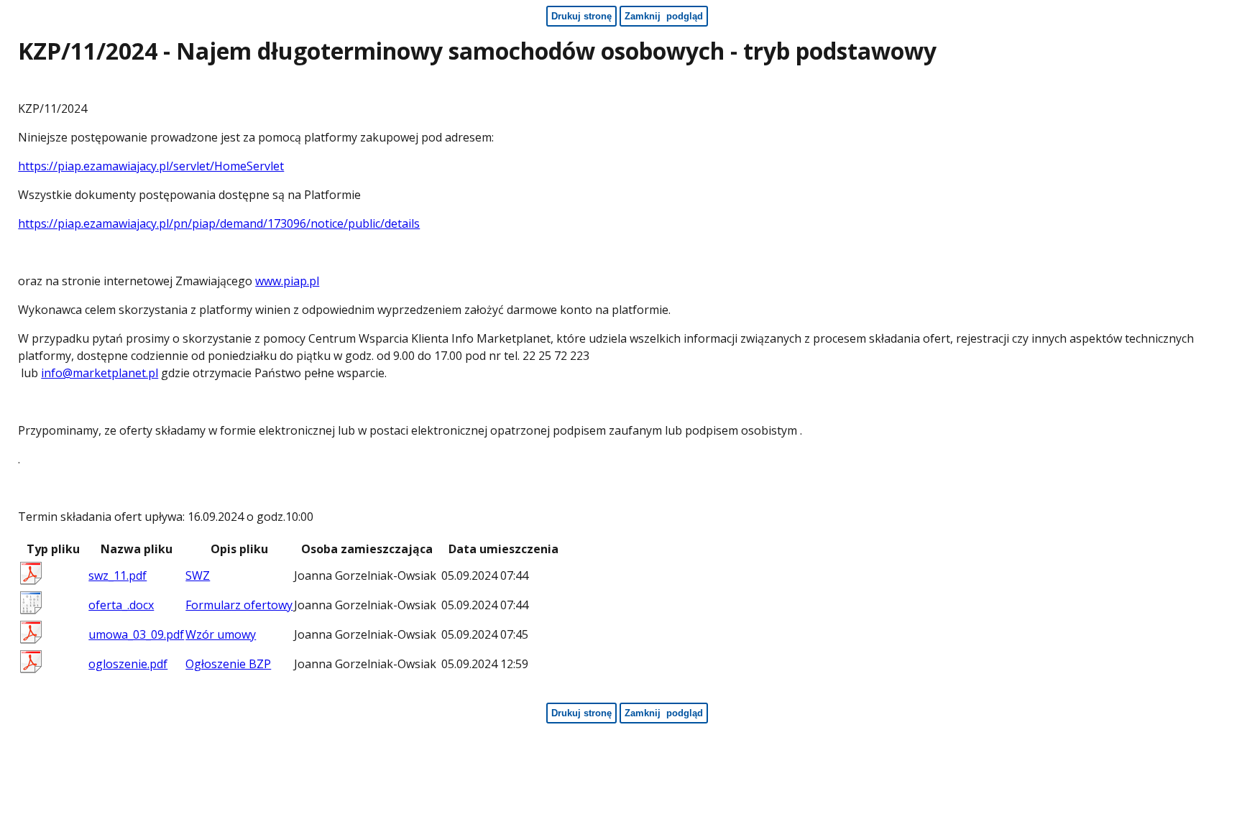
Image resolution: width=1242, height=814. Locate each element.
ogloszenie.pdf (127, 664)
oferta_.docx (121, 605)
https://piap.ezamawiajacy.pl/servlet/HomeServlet (151, 166)
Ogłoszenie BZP (228, 664)
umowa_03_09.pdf (136, 634)
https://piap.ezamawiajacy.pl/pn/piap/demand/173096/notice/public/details (219, 223)
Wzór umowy (220, 634)
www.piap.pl (287, 281)
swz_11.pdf (117, 575)
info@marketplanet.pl (99, 373)
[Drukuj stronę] (1230, 54)
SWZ (197, 575)
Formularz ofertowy (239, 605)
